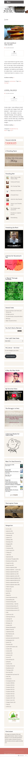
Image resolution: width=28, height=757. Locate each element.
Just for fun (8, 614)
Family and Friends (15, 181)
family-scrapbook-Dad (11, 571)
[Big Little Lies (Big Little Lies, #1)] (21, 478)
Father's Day (9, 586)
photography (9, 640)
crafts (7, 554)
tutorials (8, 678)
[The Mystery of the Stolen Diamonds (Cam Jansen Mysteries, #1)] (21, 489)
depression (8, 556)
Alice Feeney (8, 465)
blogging (8, 544)
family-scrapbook (10, 567)
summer (8, 663)
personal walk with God (11, 638)
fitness (7, 588)
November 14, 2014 (14, 100)
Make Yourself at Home (11, 320)
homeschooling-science (11, 610)
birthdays (8, 539)
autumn (8, 537)
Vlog (7, 704)
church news (9, 550)
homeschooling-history (11, 606)
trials (7, 676)
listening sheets (9, 616)
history (7, 595)
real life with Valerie (10, 646)
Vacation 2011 (9, 687)
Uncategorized (9, 680)
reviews (8, 650)
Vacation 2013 (9, 691)
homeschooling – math (11, 603)
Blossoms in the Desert (16, 190)
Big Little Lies (8, 475)
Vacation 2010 (9, 685)
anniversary (12, 81)
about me (8, 531)
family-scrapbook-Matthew (12, 578)
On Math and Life (10, 314)
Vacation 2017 (9, 698)
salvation (8, 653)
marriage (6, 83)
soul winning (9, 659)
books (7, 546)
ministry (8, 625)
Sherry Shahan (8, 470)
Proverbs (8, 644)
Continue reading (8, 77)
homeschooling (9, 601)
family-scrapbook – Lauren (12, 569)
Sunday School (9, 665)
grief (7, 593)
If (6, 612)
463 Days (8, 318)
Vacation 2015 (9, 695)
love (20, 81)
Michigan (8, 623)
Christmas (8, 548)
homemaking (9, 599)
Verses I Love (9, 700)
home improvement (10, 597)
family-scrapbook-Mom (11, 582)
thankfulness (9, 668)
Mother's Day (9, 629)
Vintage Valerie (9, 702)
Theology (8, 670)
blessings (8, 541)
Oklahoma (8, 636)
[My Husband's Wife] (21, 467)
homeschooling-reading (11, 608)
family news (9, 565)
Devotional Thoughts (11, 559)
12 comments (14, 98)
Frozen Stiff (8, 469)
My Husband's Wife (9, 464)
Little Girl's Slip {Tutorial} (16, 199)
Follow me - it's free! (12, 348)
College (8, 552)
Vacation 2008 (9, 683)
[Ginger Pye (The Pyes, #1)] (21, 482)
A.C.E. (7, 529)
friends (7, 591)
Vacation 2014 (9, 693)
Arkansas (8, 535)
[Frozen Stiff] (21, 472)
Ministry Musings (10, 627)
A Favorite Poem (14, 195)
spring (7, 661)
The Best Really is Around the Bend (14, 316)
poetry (7, 642)
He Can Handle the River (10, 44)
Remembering (14, 217)
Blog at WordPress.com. (9, 753)
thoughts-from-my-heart (11, 674)
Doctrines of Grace (10, 561)
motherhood (9, 631)
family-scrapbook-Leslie (11, 576)
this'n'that (8, 672)
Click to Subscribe (10, 356)
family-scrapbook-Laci (11, 573)
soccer (7, 657)
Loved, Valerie (10, 90)
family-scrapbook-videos (11, 584)
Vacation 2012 (9, 689)
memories (8, 621)
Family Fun (8, 563)
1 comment (14, 53)
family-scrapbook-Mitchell (12, 580)
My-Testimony (9, 633)
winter (7, 706)
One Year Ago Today (15, 186)
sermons (8, 655)
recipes (8, 648)
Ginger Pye (7, 480)
